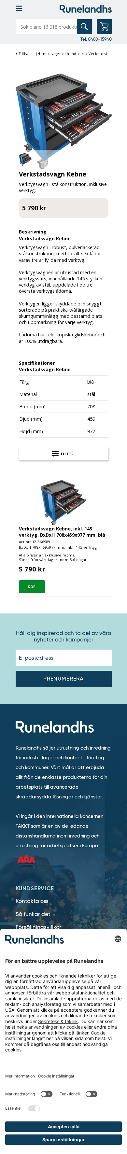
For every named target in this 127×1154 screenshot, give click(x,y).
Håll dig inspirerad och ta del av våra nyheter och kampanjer (63, 636)
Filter (67, 453)
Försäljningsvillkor (38, 927)
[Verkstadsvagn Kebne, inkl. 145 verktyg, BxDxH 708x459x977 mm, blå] (63, 502)
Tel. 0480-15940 (96, 39)
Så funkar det (33, 914)
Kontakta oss (32, 901)
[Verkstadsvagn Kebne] (64, 121)
